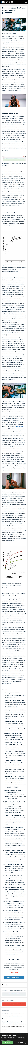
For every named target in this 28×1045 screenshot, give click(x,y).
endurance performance (19, 1026)
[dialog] (14, 1039)
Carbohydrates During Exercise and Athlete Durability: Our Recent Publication (14, 1023)
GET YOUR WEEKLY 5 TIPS (14, 994)
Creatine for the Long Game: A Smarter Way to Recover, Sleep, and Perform (13, 1015)
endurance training (6, 1028)
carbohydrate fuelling (6, 1026)
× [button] (26, 1034)
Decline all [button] (20, 1042)
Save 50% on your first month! (14, 977)
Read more (9, 1040)
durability (13, 1026)
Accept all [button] (7, 1042)
